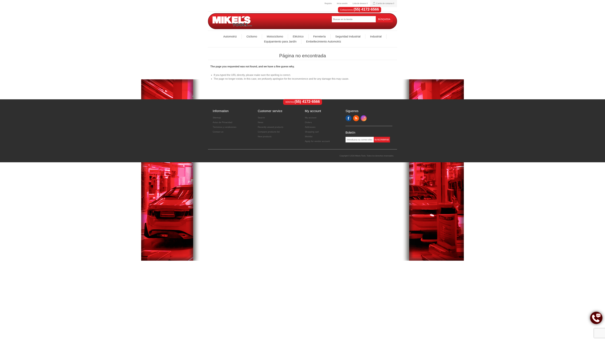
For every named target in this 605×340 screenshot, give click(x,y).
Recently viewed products (270, 127)
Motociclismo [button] (275, 36)
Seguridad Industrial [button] (347, 36)
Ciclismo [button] (251, 36)
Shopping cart (312, 131)
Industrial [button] (376, 36)
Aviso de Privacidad (222, 122)
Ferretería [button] (319, 36)
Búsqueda (384, 19)
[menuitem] (230, 36)
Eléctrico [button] (298, 36)
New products (264, 136)
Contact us (218, 131)
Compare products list (269, 131)
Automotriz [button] (230, 36)
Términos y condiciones (224, 127)
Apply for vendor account (317, 141)
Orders (308, 122)
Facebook (348, 118)
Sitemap (217, 117)
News (260, 122)
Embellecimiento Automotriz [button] (323, 41)
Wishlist (308, 136)
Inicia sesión (342, 3)
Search (261, 117)
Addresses (310, 127)
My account (310, 117)
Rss (356, 118)
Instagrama (364, 118)
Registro (328, 3)
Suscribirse (382, 139)
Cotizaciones (359, 9)
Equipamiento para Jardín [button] (280, 41)
